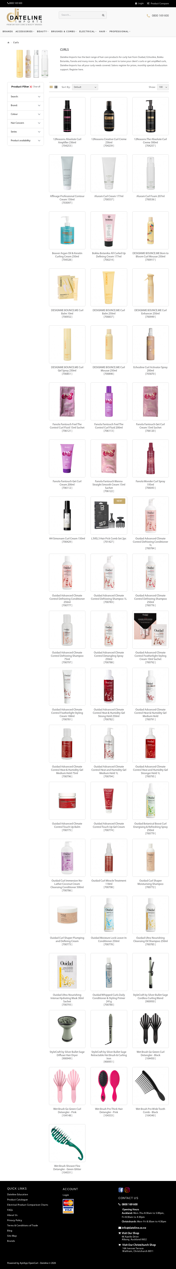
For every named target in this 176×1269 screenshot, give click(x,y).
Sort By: (66, 87)
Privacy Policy (14, 1220)
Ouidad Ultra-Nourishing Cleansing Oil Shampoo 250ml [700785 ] (150, 941)
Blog (9, 1231)
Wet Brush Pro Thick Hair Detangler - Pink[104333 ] (109, 1112)
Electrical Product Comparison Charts (27, 1205)
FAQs (10, 1210)
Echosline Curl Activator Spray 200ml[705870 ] (150, 370)
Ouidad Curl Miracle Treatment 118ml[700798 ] (108, 884)
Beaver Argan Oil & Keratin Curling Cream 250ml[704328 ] (67, 256)
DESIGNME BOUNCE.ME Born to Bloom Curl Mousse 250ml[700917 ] (151, 256)
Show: (152, 87)
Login (66, 1195)
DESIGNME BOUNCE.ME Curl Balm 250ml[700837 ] (109, 313)
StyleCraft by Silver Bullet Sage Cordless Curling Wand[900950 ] (150, 998)
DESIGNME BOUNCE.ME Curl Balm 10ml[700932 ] (67, 313)
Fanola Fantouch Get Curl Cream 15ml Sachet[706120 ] (150, 427)
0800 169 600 (160, 15)
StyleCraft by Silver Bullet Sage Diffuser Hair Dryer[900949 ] (67, 1055)
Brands (11, 1241)
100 (161, 87)
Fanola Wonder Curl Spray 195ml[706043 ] (150, 484)
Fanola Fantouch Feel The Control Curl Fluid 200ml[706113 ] (108, 427)
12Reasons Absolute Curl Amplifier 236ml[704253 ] (67, 142)
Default (77, 87)
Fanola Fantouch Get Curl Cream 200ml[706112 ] (67, 484)
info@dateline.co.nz (134, 1228)
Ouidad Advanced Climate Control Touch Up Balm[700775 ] (67, 827)
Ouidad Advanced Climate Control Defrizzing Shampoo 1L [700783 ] (109, 599)
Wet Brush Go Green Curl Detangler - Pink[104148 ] (67, 1112)
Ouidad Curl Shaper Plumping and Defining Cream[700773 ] (67, 941)
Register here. (76, 69)
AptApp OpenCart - (30, 1263)
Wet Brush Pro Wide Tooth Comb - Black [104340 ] (150, 1112)
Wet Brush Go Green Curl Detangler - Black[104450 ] (150, 1055)
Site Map (12, 1236)
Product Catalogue (17, 1200)
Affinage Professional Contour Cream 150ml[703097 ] (67, 199)
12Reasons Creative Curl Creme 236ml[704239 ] (108, 142)
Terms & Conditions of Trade (22, 1225)
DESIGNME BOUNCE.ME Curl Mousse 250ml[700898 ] (109, 370)
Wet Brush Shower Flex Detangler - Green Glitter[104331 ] (67, 1169)
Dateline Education (17, 1194)
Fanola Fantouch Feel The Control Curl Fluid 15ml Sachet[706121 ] (67, 427)
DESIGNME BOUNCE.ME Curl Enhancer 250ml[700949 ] (150, 313)
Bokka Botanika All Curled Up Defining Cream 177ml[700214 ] (109, 256)
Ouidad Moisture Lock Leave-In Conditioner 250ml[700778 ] (109, 941)
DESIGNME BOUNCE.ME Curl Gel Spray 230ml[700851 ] (67, 370)
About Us (12, 1215)
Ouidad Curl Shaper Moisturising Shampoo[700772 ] (150, 884)
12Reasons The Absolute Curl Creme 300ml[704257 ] (150, 142)
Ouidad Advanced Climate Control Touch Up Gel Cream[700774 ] (109, 827)
